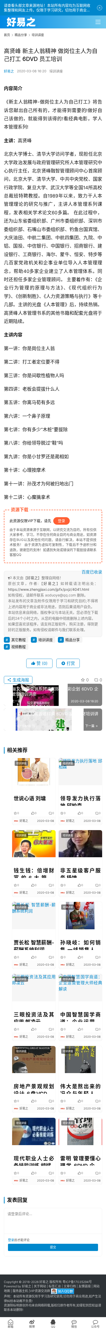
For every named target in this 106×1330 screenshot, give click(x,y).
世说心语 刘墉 (30, 799)
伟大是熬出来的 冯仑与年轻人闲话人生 (80, 1088)
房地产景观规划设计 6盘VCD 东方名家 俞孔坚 (34, 1088)
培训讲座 (56, 71)
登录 (61, 520)
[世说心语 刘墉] (34, 771)
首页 (7, 35)
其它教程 (18, 640)
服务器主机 (20, 1291)
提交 (53, 1247)
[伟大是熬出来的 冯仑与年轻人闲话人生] (80, 1059)
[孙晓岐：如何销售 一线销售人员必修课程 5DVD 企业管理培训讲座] (80, 915)
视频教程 (18, 646)
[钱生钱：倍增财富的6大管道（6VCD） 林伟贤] (34, 843)
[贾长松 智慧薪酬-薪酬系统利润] (34, 915)
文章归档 (70, 1286)
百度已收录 (92, 572)
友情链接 (84, 1286)
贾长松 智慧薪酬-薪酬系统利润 (34, 945)
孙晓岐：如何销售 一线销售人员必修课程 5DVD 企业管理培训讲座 (80, 945)
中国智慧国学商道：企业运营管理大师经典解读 (80, 1017)
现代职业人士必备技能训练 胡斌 (34, 1160)
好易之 (9, 71)
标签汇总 (55, 1286)
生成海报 (20, 679)
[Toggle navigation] (98, 22)
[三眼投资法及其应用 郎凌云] (34, 987)
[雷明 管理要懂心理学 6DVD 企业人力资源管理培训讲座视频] (80, 1131)
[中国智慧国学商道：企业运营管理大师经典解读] (80, 987)
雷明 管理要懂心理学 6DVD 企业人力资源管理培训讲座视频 (80, 1160)
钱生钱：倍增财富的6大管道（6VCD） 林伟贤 (34, 873)
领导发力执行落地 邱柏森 (80, 801)
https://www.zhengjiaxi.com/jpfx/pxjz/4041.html (48, 589)
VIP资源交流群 (40, 1291)
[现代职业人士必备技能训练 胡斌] (34, 1131)
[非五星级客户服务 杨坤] (80, 843)
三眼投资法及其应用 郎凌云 (34, 1017)
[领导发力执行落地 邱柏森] (80, 771)
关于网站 (40, 1286)
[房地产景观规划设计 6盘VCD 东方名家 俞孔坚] (34, 1059)
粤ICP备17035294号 (77, 1282)
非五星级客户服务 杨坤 (80, 873)
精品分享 (72, 640)
